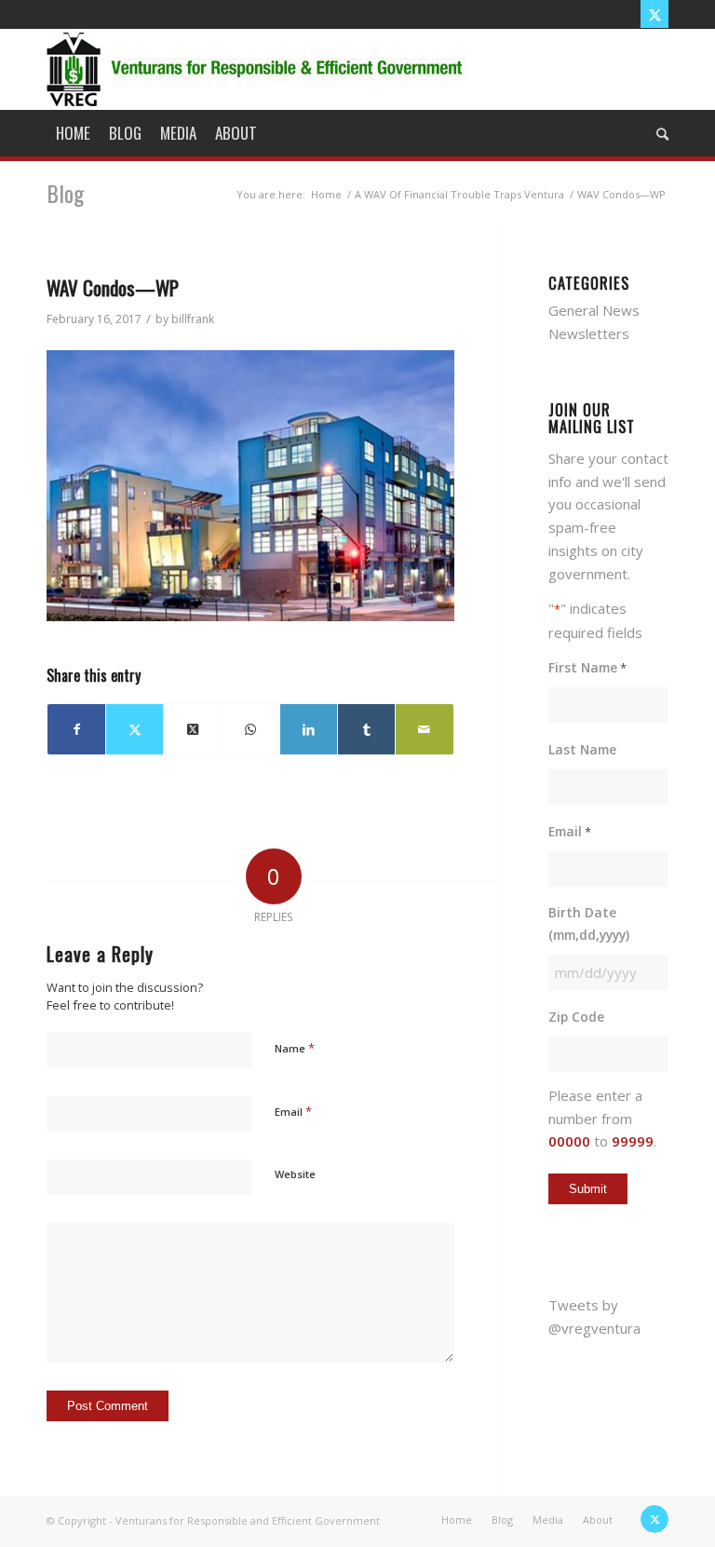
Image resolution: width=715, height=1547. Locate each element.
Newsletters (588, 333)
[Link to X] (654, 14)
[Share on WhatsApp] (251, 729)
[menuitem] (73, 133)
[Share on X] (134, 729)
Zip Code (576, 1016)
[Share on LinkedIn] (308, 729)
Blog (65, 193)
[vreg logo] (257, 69)
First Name (587, 667)
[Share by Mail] (424, 729)
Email (293, 1111)
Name (295, 1047)
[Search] (657, 133)
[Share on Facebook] (76, 729)
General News (594, 310)
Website (295, 1174)
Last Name (582, 749)
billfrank (192, 319)
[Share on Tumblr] (366, 729)
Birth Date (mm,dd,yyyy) (588, 923)
